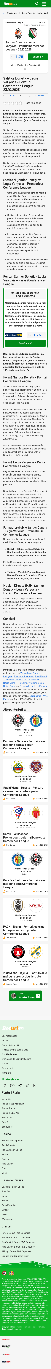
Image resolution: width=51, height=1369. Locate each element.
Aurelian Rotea (12, 96)
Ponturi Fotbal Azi (10, 1113)
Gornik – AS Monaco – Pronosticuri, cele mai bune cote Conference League (24, 837)
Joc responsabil (9, 1036)
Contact (5, 1063)
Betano (5, 1201)
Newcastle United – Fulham (33, 686)
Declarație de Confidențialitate (16, 1059)
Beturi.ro (5, 1279)
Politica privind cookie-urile (15, 1050)
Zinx (4, 1168)
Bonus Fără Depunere (12, 1141)
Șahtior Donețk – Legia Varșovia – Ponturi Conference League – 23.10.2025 (24, 45)
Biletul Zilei (7, 1117)
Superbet (6, 1159)
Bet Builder (7, 1127)
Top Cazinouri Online (12, 1150)
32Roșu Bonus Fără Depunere (16, 1251)
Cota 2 (5, 1122)
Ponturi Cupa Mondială (13, 1104)
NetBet (5, 1154)
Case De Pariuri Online (13, 1187)
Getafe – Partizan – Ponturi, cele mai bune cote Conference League (24, 883)
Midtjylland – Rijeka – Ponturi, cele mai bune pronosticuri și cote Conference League (25, 976)
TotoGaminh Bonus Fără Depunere (18, 1242)
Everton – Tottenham (24, 676)
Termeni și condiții (10, 1045)
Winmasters (7, 1219)
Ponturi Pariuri (8, 1108)
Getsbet (5, 1210)
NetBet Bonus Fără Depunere (16, 1233)
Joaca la (37, 57)
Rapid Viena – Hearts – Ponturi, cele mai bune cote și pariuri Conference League (23, 791)
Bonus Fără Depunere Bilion (15, 1256)
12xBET (5, 1214)
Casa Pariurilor (9, 1205)
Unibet (5, 1196)
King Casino (8, 1164)
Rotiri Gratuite (8, 1145)
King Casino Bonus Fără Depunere (19, 1247)
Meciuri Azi (7, 1099)
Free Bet (6, 1191)
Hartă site (6, 1073)
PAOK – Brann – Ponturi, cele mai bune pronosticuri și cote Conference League (24, 930)
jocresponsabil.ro (20, 1323)
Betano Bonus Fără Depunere (16, 1237)
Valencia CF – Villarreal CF (28, 680)
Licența (5, 1040)
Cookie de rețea (9, 1054)
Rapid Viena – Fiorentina (15, 683)
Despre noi (7, 1068)
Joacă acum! (25, 343)
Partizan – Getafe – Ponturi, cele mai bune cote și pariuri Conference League (24, 744)
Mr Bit (4, 1173)
